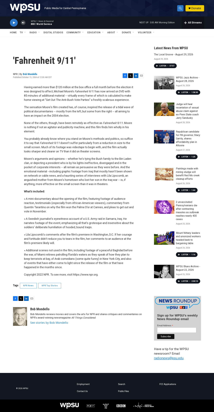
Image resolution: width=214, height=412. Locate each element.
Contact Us (82, 391)
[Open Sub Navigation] (25, 32)
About (111, 32)
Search (121, 384)
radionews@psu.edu (168, 358)
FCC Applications (167, 384)
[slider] (28, 22)
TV (21, 32)
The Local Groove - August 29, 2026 (173, 54)
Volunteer (144, 32)
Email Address (165, 325)
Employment (83, 384)
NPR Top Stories (50, 285)
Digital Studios (53, 32)
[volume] (23, 22)
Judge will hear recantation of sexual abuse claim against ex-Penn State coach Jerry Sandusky (187, 111)
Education (94, 32)
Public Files (123, 391)
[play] (13, 23)
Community (73, 32)
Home (13, 32)
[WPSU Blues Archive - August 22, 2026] (164, 271)
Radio (33, 32)
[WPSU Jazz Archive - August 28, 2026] (164, 82)
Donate (196, 8)
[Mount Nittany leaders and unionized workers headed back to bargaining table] (164, 238)
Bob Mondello (30, 74)
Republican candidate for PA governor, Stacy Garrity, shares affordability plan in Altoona (188, 138)
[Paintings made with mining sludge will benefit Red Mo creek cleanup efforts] (164, 173)
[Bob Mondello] (20, 316)
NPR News (28, 285)
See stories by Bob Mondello (49, 322)
